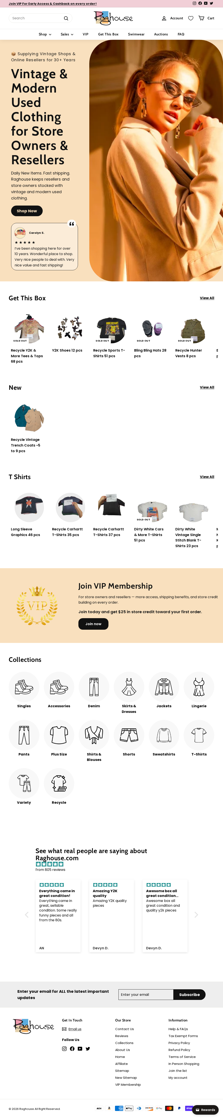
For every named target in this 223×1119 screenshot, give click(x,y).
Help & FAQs (178, 1029)
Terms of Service (182, 1056)
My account (178, 1077)
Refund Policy (179, 1050)
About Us (122, 1050)
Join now (93, 623)
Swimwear (136, 34)
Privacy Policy (179, 1043)
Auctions (161, 34)
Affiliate (121, 1063)
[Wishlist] (191, 18)
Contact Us (124, 1029)
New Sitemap (126, 1077)
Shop (43, 34)
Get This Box (108, 34)
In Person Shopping (184, 1063)
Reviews (121, 1036)
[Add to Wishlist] (45, 326)
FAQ (181, 34)
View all (207, 298)
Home (120, 1056)
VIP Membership (128, 1084)
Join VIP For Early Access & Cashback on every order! (53, 4)
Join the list (178, 1070)
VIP (85, 34)
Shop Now (27, 211)
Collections (124, 1043)
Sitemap (122, 1070)
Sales (65, 34)
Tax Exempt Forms (183, 1036)
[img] (113, 864)
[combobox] (40, 18)
